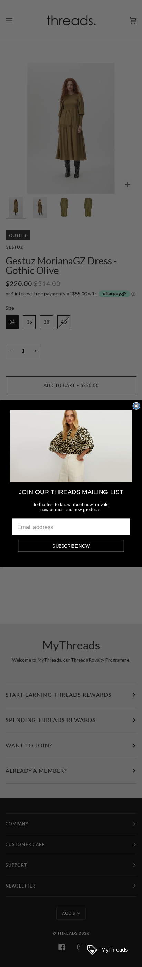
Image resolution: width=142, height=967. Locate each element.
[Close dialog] (136, 406)
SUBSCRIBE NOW (70, 545)
